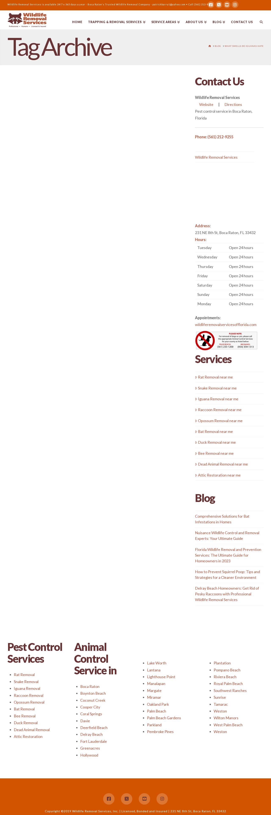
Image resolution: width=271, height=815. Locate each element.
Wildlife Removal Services (216, 157)
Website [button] (206, 104)
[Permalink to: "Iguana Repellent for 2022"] (48, 513)
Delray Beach (91, 734)
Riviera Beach (225, 676)
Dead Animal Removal (32, 729)
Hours (200, 239)
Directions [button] (233, 104)
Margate (154, 690)
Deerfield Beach (94, 727)
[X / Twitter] (219, 4)
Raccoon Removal (28, 695)
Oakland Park (158, 704)
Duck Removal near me (217, 442)
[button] (229, 275)
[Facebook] (210, 4)
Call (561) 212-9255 (200, 4)
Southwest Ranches (230, 690)
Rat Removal (24, 674)
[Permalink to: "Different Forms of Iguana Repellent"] (48, 157)
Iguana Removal (27, 688)
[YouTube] (227, 4)
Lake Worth (156, 663)
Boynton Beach (93, 693)
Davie (85, 720)
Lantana (153, 670)
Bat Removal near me (215, 431)
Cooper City (90, 707)
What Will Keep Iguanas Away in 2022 (45, 292)
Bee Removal (25, 716)
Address (202, 225)
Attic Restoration (28, 736)
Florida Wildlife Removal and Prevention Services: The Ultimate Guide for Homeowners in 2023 (228, 555)
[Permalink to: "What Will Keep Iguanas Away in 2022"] (48, 339)
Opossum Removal (29, 702)
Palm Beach (156, 711)
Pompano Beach (227, 670)
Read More (26, 251)
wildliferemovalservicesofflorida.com (225, 324)
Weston (220, 711)
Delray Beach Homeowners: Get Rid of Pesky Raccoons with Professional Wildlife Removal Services (227, 594)
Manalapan (156, 683)
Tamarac (221, 704)
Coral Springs (91, 713)
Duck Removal (26, 722)
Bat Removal (24, 709)
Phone (200, 136)
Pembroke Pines (160, 731)
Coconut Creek (92, 700)
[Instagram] (235, 4)
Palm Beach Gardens (164, 717)
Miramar (154, 697)
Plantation (222, 663)
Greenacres (90, 748)
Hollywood (89, 755)
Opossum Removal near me (220, 420)
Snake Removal (26, 681)
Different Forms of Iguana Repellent (42, 105)
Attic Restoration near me (219, 475)
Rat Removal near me (215, 377)
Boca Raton (90, 686)
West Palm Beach (228, 724)
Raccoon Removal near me (220, 409)
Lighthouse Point (161, 676)
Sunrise (220, 697)
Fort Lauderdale (93, 741)
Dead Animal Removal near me (223, 464)
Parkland (154, 724)
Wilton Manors (226, 717)
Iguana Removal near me (218, 398)
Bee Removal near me (216, 453)
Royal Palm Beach (228, 683)
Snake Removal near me (217, 388)
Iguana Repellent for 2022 (44, 466)
